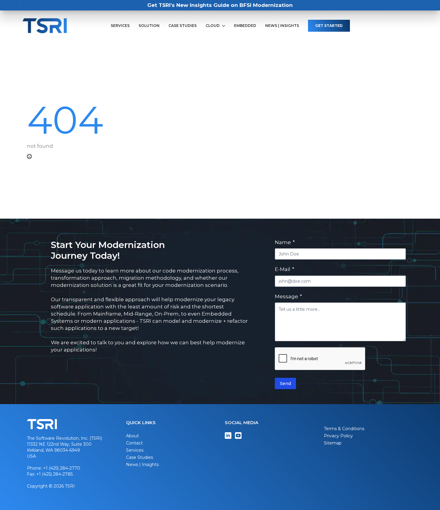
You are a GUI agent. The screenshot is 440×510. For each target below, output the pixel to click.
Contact (134, 443)
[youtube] (238, 435)
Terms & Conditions (344, 428)
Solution (149, 26)
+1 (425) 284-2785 (54, 474)
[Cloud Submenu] (225, 25)
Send (285, 383)
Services (120, 26)
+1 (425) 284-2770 (61, 468)
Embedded (245, 26)
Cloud (213, 26)
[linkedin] (228, 435)
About (132, 436)
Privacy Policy (338, 436)
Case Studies (183, 26)
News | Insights (282, 26)
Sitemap (333, 443)
